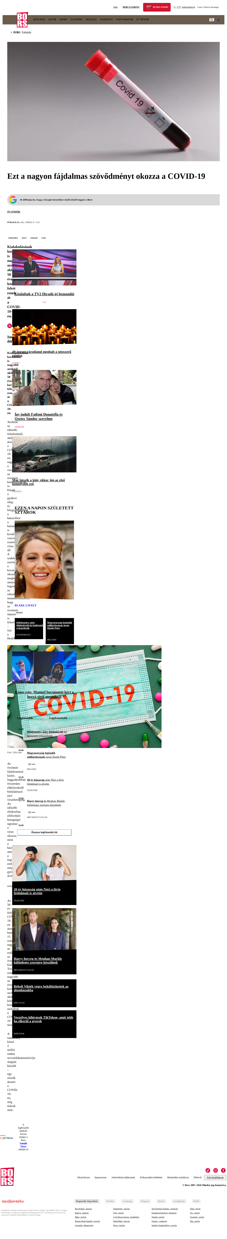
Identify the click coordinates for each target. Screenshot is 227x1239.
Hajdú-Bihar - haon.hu (121, 1221)
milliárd (51, 640)
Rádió (196, 1201)
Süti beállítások (215, 1177)
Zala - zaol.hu (195, 1221)
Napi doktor (124, 19)
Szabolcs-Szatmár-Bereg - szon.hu (164, 1225)
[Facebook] (223, 1170)
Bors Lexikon (131, 7)
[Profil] (218, 19)
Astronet (106, 19)
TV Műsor (142, 19)
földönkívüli (23, 635)
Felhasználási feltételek (151, 1177)
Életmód (76, 19)
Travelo (91, 19)
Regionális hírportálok (87, 1201)
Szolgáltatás (179, 1201)
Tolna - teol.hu (195, 1209)
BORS (16, 32)
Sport (63, 19)
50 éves (24, 238)
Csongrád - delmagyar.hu (84, 1225)
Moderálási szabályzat (178, 1177)
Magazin (145, 1201)
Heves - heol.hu (119, 1225)
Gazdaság (127, 1201)
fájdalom (34, 238)
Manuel (44, 705)
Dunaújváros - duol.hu (121, 1209)
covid (44, 238)
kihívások (19, 1034)
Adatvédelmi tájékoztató (123, 1177)
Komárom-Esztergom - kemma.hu (164, 1213)
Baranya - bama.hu (82, 1213)
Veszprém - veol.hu (197, 1217)
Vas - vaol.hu (195, 1213)
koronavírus (13, 238)
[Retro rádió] (149, 8)
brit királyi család (37, 817)
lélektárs (32, 790)
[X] (9, 326)
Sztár (52, 19)
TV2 (44, 302)
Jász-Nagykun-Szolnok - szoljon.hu (165, 1209)
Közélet (110, 1201)
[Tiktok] (208, 1170)
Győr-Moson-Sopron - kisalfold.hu (126, 1217)
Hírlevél (198, 1177)
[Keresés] (211, 19)
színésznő (19, 612)
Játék (115, 7)
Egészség (26, 32)
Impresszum (100, 1177)
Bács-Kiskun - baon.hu (83, 1209)
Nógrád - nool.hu (158, 1217)
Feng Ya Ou (19, 1003)
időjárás (16, 491)
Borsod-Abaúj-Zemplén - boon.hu (87, 1221)
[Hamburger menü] (9, 19)
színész (16, 363)
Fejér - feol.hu (118, 1213)
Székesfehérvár (186, 7)
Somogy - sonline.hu (159, 1221)
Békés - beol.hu (80, 1217)
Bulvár (161, 1201)
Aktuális (39, 19)
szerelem (19, 427)
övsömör (13, 212)
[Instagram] (215, 1170)
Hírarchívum (83, 1177)
